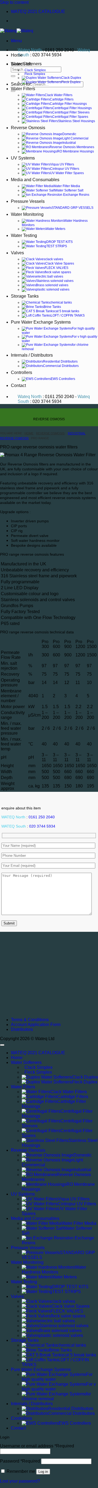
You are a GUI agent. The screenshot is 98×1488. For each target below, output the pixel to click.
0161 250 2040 (42, 817)
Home (17, 55)
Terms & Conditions (30, 1019)
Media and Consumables (35, 179)
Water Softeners (26, 63)
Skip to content (14, 2)
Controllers (21, 372)
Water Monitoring (27, 214)
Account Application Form (35, 1024)
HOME (28, 433)
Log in (43, 1472)
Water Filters (23, 88)
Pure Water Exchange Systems (41, 322)
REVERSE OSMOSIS (50, 433)
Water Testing (24, 235)
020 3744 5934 (42, 826)
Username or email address (37, 1446)
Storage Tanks (25, 296)
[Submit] (13, 76)
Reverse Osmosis (28, 127)
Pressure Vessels (28, 201)
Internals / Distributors (32, 355)
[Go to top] (2, 1045)
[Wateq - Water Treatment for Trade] (16, 30)
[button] (16, 40)
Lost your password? (20, 1481)
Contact (18, 385)
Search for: (21, 84)
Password (20, 1461)
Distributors (22, 1029)
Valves (17, 252)
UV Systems (23, 158)
